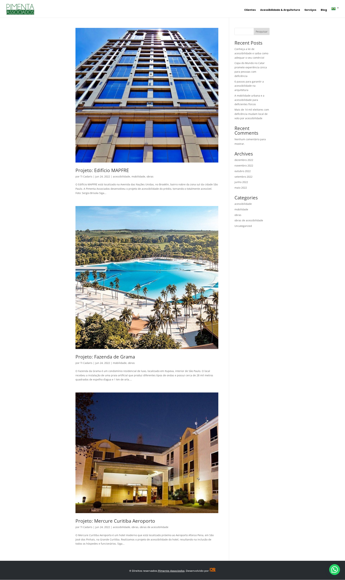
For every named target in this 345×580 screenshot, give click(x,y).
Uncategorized (243, 226)
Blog (324, 10)
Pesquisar (262, 31)
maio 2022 (240, 187)
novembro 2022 (243, 165)
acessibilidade (121, 176)
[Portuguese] (335, 12)
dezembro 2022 (243, 160)
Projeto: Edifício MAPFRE (102, 170)
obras (150, 176)
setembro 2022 (243, 176)
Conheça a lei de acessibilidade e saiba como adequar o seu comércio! (251, 53)
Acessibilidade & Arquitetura (280, 10)
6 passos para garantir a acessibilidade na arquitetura (249, 86)
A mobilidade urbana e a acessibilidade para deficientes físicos (249, 100)
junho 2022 (241, 182)
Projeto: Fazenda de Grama (105, 356)
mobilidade (138, 176)
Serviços (310, 10)
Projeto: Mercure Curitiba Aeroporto (115, 521)
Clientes (250, 10)
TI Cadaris (86, 176)
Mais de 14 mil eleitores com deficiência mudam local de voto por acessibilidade (251, 114)
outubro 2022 (242, 171)
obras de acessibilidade (154, 527)
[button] (334, 569)
